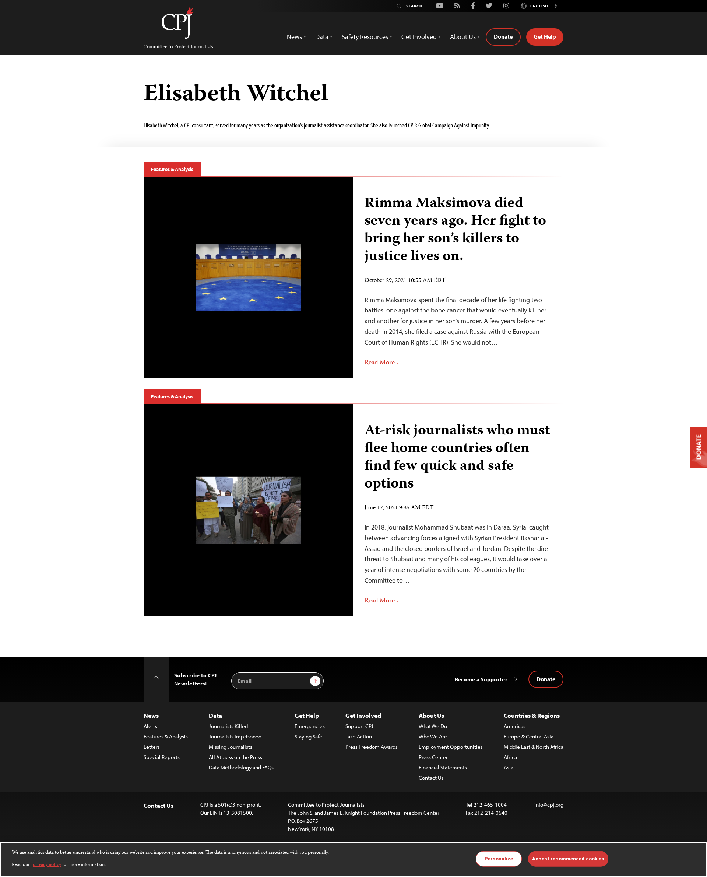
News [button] (294, 36)
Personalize (499, 859)
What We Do (433, 726)
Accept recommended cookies (568, 859)
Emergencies (310, 726)
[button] (555, 6)
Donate (503, 36)
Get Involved (363, 715)
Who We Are (433, 736)
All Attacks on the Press (235, 757)
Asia (508, 767)
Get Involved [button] (419, 36)
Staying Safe (308, 736)
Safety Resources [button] (365, 36)
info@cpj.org (548, 804)
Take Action (358, 736)
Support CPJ (359, 726)
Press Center (433, 757)
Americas (514, 726)
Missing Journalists (230, 746)
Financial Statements (443, 767)
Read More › (381, 362)
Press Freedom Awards (371, 746)
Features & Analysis (172, 169)
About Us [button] (463, 36)
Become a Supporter (481, 679)
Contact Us (431, 777)
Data (215, 715)
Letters (152, 746)
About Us (431, 715)
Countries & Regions (532, 715)
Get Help (545, 36)
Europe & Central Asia (528, 736)
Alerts (150, 726)
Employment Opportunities (451, 746)
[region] (353, 859)
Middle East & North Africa (533, 746)
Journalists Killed (228, 726)
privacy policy (47, 865)
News (151, 715)
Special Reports (162, 757)
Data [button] (321, 36)
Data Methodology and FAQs (241, 767)
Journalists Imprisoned (235, 736)
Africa (510, 757)
